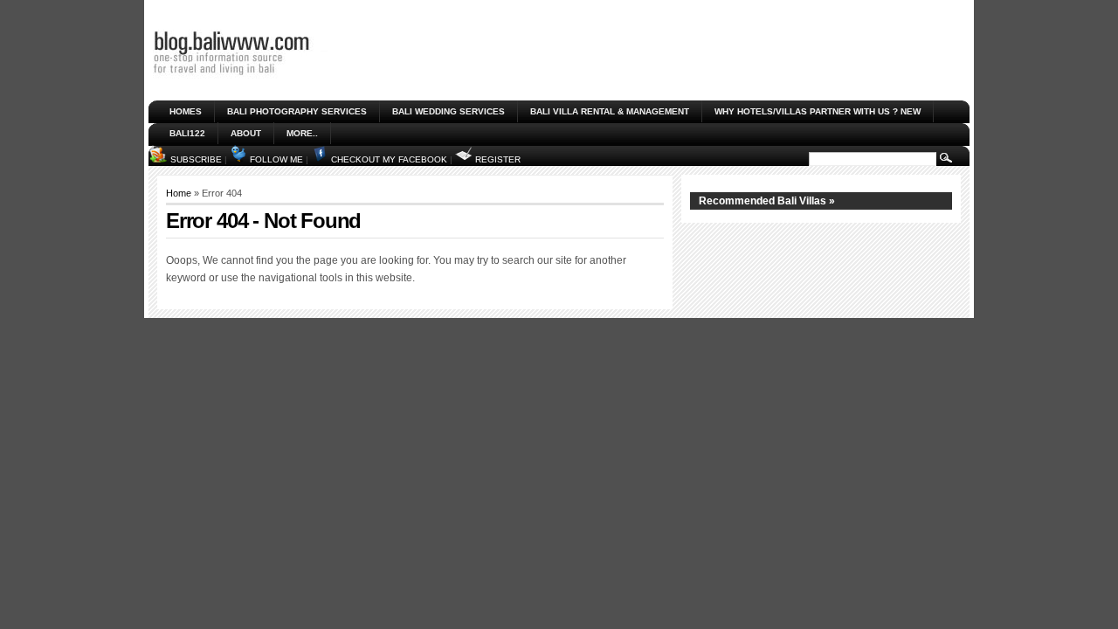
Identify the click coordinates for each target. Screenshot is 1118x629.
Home (178, 193)
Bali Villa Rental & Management (609, 111)
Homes (185, 111)
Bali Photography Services (297, 111)
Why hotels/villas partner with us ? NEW (817, 111)
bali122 (187, 133)
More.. (302, 133)
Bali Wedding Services (448, 111)
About (246, 133)
